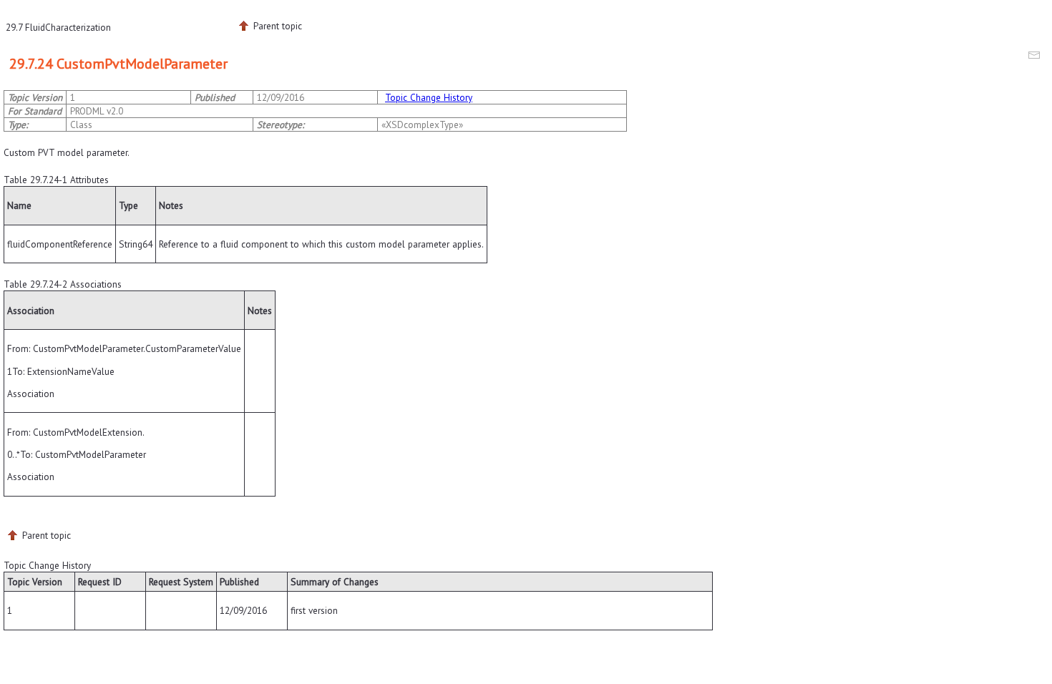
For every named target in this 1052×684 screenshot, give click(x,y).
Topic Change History (428, 97)
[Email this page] (1036, 57)
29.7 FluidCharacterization (58, 27)
